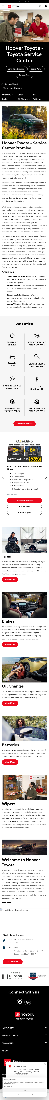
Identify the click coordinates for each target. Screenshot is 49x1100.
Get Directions (12, 961)
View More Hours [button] (12, 88)
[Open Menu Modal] (3, 6)
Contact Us (24, 506)
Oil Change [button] (23, 99)
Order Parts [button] (36, 68)
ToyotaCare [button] (24, 74)
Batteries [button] (37, 99)
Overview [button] (6, 94)
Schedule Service (25, 500)
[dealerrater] (27, 1002)
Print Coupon (24, 512)
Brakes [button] (5, 99)
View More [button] (10, 579)
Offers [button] (20, 94)
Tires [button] (35, 94)
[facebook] (20, 1002)
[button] (46, 477)
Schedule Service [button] (16, 68)
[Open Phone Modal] (40, 6)
